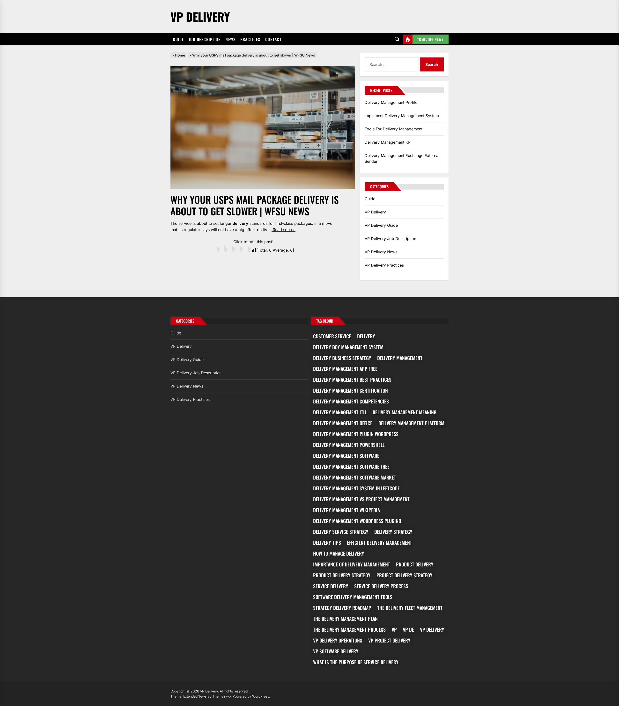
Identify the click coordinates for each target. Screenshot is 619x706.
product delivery (414, 564)
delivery (366, 336)
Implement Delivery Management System (402, 115)
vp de (408, 629)
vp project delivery (389, 640)
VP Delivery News (381, 251)
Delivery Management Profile (391, 102)
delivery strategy (393, 531)
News (231, 39)
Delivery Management (399, 357)
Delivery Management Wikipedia (346, 510)
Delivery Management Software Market (354, 477)
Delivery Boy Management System (348, 347)
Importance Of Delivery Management (351, 564)
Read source (283, 229)
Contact (273, 39)
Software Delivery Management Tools (352, 596)
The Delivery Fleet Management (409, 607)
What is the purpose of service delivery (355, 662)
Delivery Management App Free (345, 368)
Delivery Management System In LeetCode (356, 488)
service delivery (330, 586)
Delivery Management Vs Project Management (361, 499)
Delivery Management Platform (411, 423)
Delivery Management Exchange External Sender (402, 158)
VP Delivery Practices (384, 265)
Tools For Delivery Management (393, 129)
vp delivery (432, 629)
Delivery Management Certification (350, 390)
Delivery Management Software (346, 455)
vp (394, 629)
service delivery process (381, 586)
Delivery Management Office (342, 423)
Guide (178, 39)
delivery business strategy (342, 357)
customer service (332, 336)
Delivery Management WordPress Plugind (357, 520)
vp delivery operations (337, 640)
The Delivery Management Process (349, 629)
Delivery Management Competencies (351, 401)
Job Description (205, 39)
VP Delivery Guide (381, 225)
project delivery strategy (404, 575)
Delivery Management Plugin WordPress (355, 434)
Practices (250, 39)
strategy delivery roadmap (342, 607)
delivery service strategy (340, 531)
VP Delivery (200, 16)
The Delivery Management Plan (345, 618)
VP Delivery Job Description (390, 238)
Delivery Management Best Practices (352, 379)
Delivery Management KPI (388, 142)
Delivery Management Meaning (404, 412)
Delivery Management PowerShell (348, 444)
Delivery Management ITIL (340, 412)
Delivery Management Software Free (351, 466)
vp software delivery (335, 651)
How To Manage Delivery (338, 553)
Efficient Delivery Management (379, 542)
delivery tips (327, 542)
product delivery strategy (341, 575)
